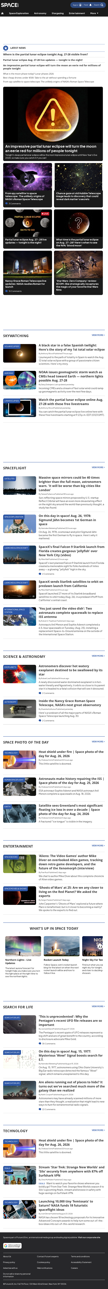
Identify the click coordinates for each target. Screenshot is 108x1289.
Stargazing (58, 13)
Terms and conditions (80, 1256)
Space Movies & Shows (15, 888)
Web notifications (44, 1268)
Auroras (8, 373)
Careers (74, 1268)
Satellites (9, 478)
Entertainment (77, 13)
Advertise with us (10, 1268)
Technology (11, 753)
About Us (7, 1256)
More (93, 13)
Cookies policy (43, 1262)
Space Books (11, 857)
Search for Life (12, 1017)
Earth (7, 806)
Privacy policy (9, 1262)
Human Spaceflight (14, 780)
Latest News (18, 47)
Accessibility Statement (81, 1262)
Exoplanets (10, 667)
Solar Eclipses (11, 346)
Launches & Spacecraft (16, 548)
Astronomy (40, 13)
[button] (98, 5)
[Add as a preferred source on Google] (12, 1246)
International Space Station (14, 610)
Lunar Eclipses (11, 401)
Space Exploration (19, 13)
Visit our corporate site (89, 1237)
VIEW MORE (98, 335)
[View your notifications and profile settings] (90, 5)
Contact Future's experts (48, 1256)
